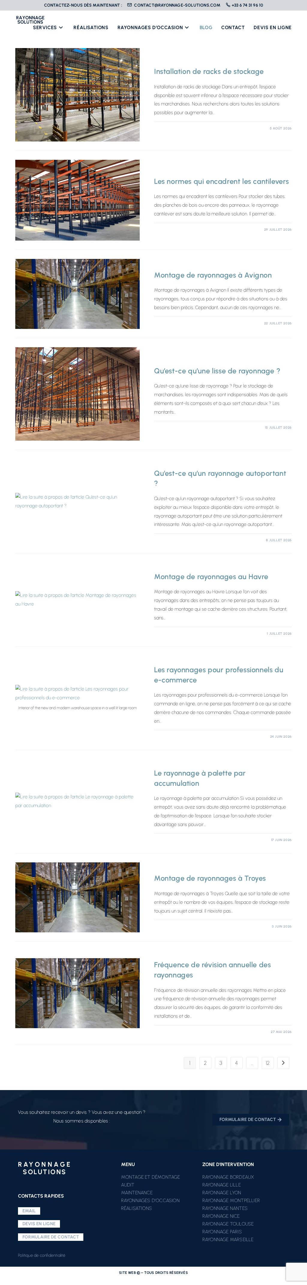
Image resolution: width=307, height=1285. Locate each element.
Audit (128, 1185)
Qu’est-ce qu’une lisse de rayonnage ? (217, 370)
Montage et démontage (150, 1177)
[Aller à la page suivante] (283, 1063)
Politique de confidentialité (42, 1255)
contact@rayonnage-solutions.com (176, 5)
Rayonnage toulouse (228, 1224)
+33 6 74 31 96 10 (247, 5)
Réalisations (136, 1208)
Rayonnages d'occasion (150, 1200)
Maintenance (137, 1192)
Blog (159, 61)
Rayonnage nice (221, 1216)
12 (268, 1063)
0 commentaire (174, 128)
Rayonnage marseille (228, 1239)
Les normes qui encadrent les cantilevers (221, 181)
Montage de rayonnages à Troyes (210, 878)
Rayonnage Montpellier (231, 1200)
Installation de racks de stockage (209, 71)
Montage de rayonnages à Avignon (213, 275)
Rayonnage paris (222, 1232)
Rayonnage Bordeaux (228, 1177)
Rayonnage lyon (221, 1192)
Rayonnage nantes (225, 1208)
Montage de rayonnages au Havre (211, 576)
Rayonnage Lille (221, 1185)
